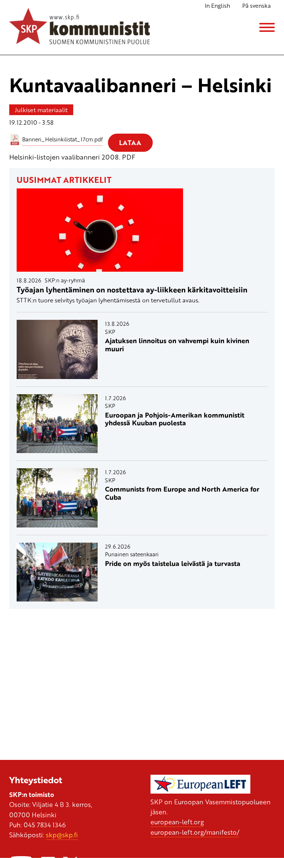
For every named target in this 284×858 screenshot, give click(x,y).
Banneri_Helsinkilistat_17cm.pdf (62, 139)
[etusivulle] (79, 27)
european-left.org (177, 821)
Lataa (130, 142)
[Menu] (267, 27)
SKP (110, 331)
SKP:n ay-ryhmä (65, 280)
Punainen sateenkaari (132, 554)
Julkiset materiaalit (41, 109)
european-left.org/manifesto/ (195, 832)
